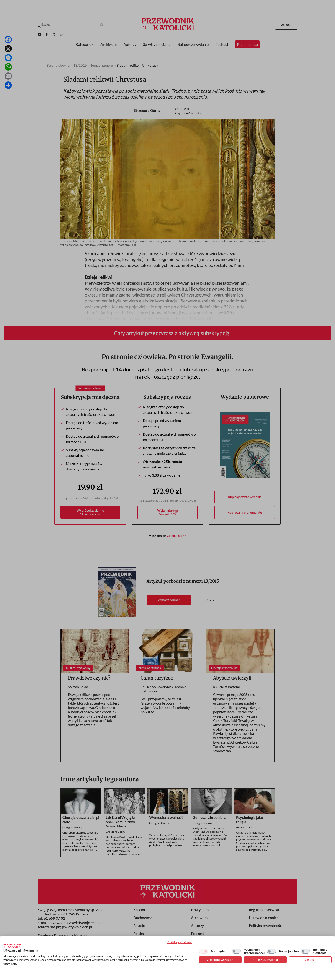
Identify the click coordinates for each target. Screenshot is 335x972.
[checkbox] (203, 951)
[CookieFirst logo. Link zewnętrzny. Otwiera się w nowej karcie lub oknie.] (12, 946)
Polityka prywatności (179, 942)
